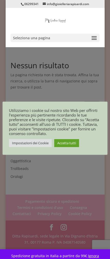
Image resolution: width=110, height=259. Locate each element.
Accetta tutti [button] (66, 143)
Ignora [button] (93, 255)
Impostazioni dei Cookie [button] (30, 143)
